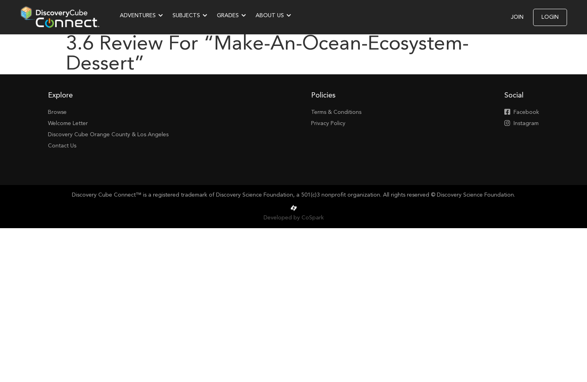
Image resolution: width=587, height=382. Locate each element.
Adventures (138, 15)
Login (550, 17)
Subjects (186, 15)
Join (517, 17)
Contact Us (62, 146)
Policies (323, 95)
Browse (57, 112)
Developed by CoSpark (294, 218)
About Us (270, 15)
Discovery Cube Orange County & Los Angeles (108, 134)
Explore (60, 95)
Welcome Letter (68, 123)
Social (514, 95)
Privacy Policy (328, 123)
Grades (228, 15)
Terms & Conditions (336, 112)
